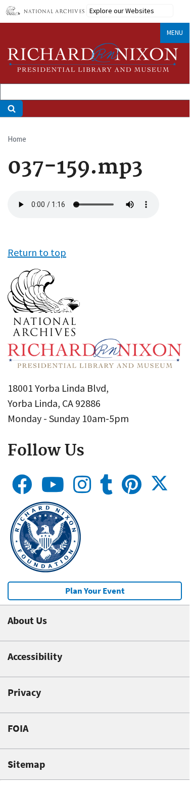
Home (17, 139)
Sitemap (26, 764)
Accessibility (35, 656)
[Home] (93, 57)
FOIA (18, 728)
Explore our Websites (121, 10)
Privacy (24, 692)
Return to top (37, 252)
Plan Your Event (95, 590)
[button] (44, 332)
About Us (27, 620)
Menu (175, 32)
